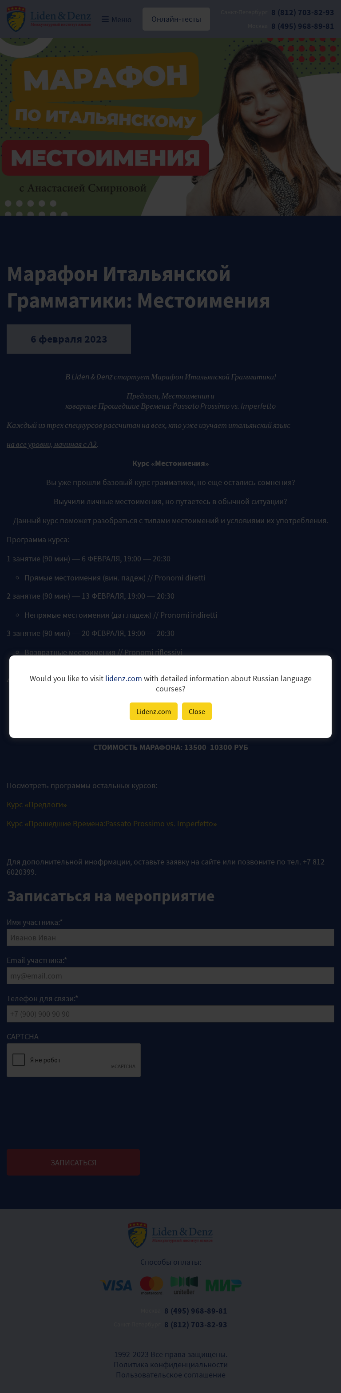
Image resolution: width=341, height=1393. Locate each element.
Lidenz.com (153, 711)
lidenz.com (123, 678)
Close (197, 711)
